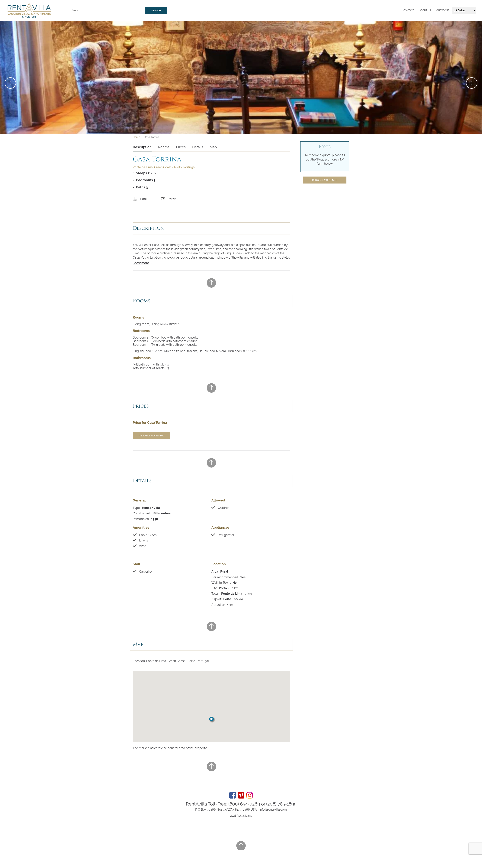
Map (213, 147)
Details (197, 147)
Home (136, 137)
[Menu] (402, 10)
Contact (408, 10)
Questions (442, 10)
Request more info (151, 435)
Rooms (163, 147)
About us (425, 10)
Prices (181, 147)
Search (156, 10)
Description (142, 147)
